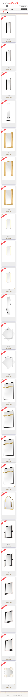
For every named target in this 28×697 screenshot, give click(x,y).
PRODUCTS (4, 9)
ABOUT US (10, 9)
